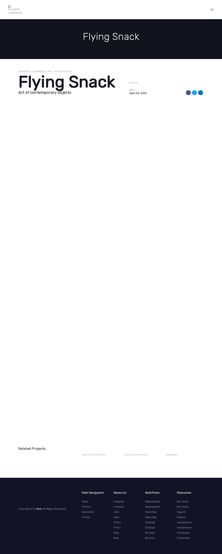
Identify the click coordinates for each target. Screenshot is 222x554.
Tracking (150, 522)
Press (117, 522)
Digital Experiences (93, 455)
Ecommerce (38, 71)
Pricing (86, 517)
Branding (24, 71)
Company (118, 501)
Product (86, 506)
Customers (88, 512)
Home (85, 501)
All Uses (150, 532)
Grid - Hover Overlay (59, 71)
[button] (212, 10)
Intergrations (184, 522)
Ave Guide (183, 501)
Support (181, 512)
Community (183, 532)
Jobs (116, 512)
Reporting (150, 512)
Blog (116, 532)
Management (152, 501)
